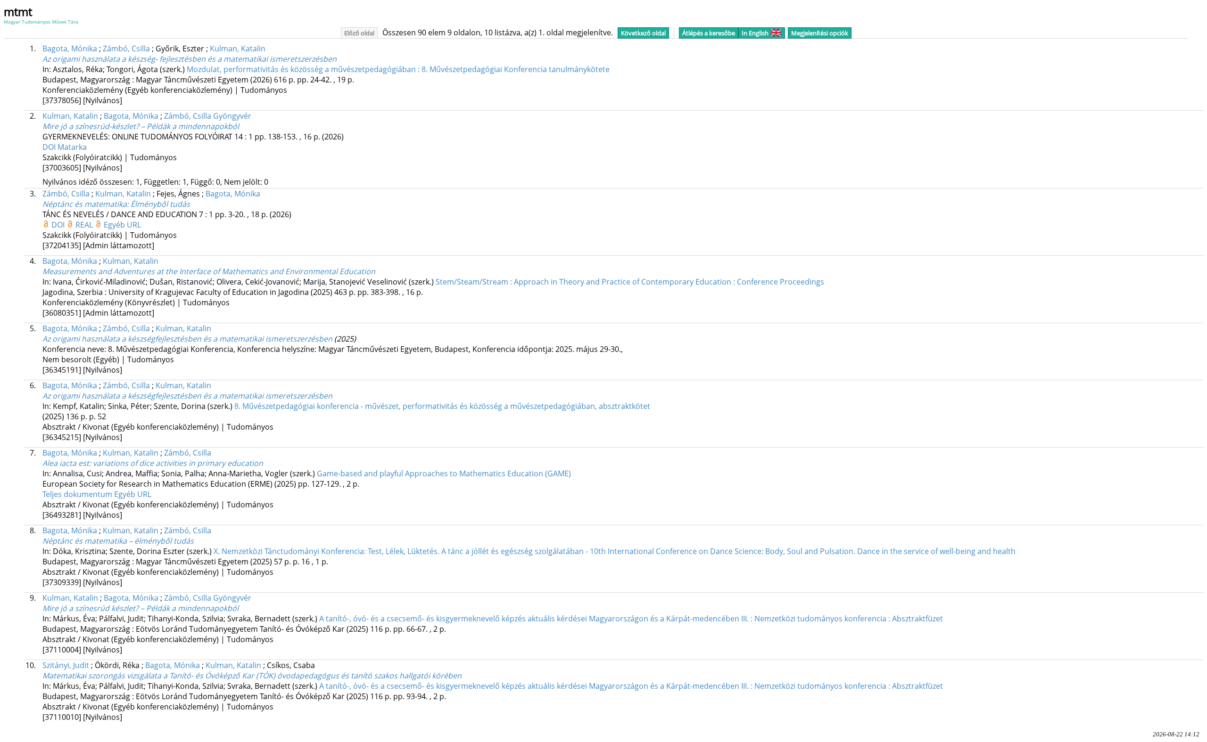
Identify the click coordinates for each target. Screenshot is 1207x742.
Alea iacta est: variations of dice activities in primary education (152, 463)
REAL (85, 225)
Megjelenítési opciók (819, 33)
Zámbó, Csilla (126, 48)
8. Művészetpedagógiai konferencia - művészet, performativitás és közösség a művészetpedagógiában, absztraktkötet (442, 406)
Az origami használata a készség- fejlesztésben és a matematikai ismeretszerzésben (189, 59)
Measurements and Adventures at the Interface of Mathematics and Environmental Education (208, 271)
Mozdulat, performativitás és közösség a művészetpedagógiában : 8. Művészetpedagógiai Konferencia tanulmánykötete (398, 69)
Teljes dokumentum (78, 494)
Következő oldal (643, 33)
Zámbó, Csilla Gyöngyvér (207, 116)
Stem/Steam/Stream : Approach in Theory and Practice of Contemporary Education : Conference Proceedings (630, 282)
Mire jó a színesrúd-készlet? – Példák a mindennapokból (140, 126)
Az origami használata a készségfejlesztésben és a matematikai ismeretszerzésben (187, 339)
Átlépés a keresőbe (708, 33)
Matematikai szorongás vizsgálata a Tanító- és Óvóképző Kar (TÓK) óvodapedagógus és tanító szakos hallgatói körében (252, 675)
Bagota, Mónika (69, 48)
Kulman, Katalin (237, 48)
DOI (50, 147)
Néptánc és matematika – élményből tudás (118, 541)
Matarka (72, 147)
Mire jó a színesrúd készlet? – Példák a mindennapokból (140, 608)
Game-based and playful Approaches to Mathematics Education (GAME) (444, 473)
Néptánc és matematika (116, 204)
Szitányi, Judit (65, 665)
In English (755, 33)
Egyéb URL (122, 225)
